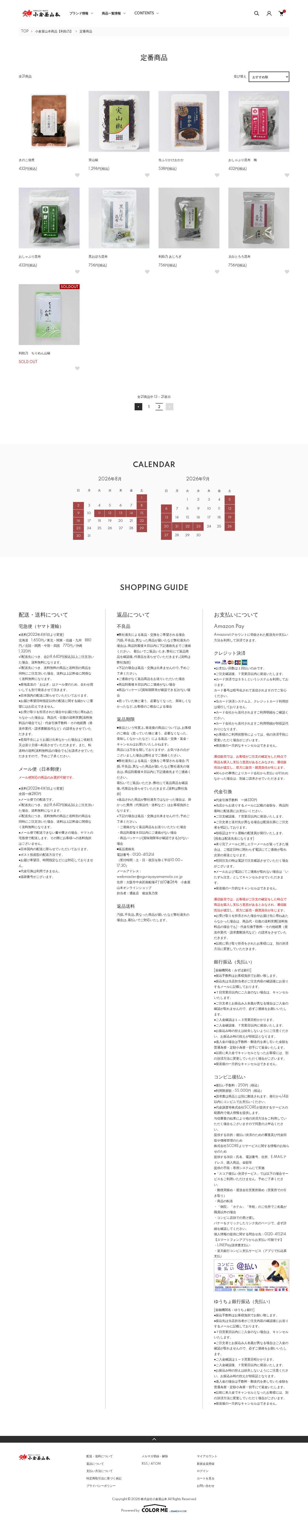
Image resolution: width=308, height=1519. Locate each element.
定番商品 (86, 31)
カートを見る (205, 1478)
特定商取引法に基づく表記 (104, 1478)
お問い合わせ (205, 1485)
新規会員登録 (205, 1463)
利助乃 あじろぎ (170, 257)
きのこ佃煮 (26, 160)
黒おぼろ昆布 (98, 257)
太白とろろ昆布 (239, 257)
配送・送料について (99, 1456)
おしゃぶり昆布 (30, 257)
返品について (95, 1463)
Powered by (130, 1510)
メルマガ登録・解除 (155, 1456)
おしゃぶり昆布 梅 (242, 160)
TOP (25, 31)
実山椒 (93, 160)
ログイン (203, 1471)
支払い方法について (99, 1471)
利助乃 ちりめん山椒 (34, 353)
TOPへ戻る (154, 1439)
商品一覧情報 (111, 13)
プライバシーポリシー (101, 1485)
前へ (138, 406)
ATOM (156, 1463)
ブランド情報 (78, 13)
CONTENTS (144, 13)
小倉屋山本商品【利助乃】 (54, 31)
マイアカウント (207, 1456)
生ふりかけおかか (171, 160)
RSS (145, 1463)
